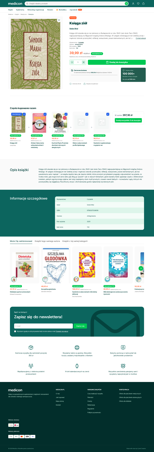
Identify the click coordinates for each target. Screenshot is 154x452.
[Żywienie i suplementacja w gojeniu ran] (102, 122)
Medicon (10, 14)
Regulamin (90, 409)
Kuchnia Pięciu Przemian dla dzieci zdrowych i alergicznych (60, 145)
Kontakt (58, 405)
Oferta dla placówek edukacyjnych (130, 397)
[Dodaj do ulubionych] (59, 20)
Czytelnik (81, 42)
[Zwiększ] (83, 62)
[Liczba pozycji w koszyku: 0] (143, 3)
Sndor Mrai (73, 29)
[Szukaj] (126, 3)
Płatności (90, 397)
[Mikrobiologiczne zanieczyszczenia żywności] (118, 265)
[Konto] (133, 3)
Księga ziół (13, 143)
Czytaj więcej (141, 38)
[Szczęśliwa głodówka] (56, 266)
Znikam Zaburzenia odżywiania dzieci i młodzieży (37, 145)
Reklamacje (91, 405)
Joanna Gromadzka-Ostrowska (143, 291)
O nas (58, 393)
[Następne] (141, 268)
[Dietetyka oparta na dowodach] (25, 265)
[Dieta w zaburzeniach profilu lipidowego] (81, 122)
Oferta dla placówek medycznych (130, 393)
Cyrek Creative (142, 448)
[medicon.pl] (15, 3)
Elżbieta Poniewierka (15, 294)
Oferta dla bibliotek (125, 401)
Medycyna (24, 14)
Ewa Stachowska (77, 296)
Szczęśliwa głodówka (48, 289)
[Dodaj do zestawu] (24, 114)
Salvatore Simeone (46, 291)
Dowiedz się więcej (62, 331)
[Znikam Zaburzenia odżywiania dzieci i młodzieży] (39, 123)
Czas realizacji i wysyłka (95, 393)
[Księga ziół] (18, 124)
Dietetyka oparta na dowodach (20, 292)
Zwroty (89, 401)
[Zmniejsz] (72, 62)
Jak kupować (60, 397)
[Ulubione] (138, 3)
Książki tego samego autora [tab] (47, 241)
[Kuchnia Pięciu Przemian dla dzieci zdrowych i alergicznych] (60, 123)
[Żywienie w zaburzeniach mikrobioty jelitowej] (87, 265)
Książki (17, 14)
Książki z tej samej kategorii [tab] (74, 241)
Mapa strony (60, 401)
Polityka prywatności (94, 412)
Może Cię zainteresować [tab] (21, 241)
